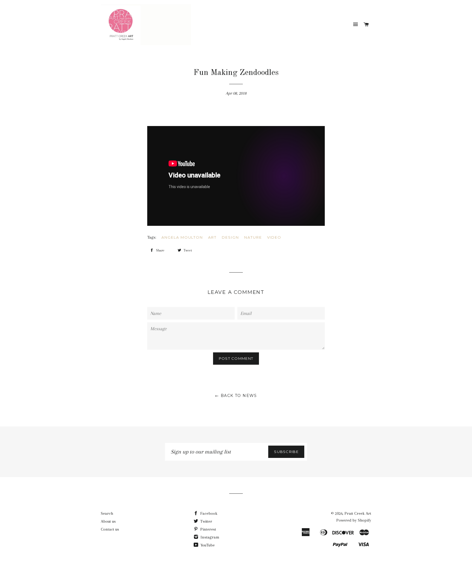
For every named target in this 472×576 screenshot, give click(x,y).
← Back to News (236, 395)
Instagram (209, 537)
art (212, 237)
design (230, 237)
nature (253, 237)
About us (108, 521)
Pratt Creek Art (357, 513)
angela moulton (182, 237)
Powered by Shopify (353, 520)
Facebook (208, 513)
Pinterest (207, 529)
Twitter (205, 521)
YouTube (207, 545)
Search (107, 513)
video (274, 237)
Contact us (110, 529)
